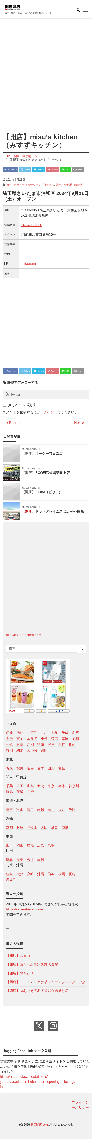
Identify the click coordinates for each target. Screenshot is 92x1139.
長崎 (72, 874)
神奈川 (74, 786)
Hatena (40, 170)
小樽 (44, 738)
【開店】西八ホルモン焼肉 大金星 (32, 964)
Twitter (26, 170)
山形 (51, 768)
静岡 (72, 809)
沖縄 (40, 874)
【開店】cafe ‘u (18, 955)
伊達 (9, 733)
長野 (30, 792)
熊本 (51, 874)
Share (79, 170)
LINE (66, 170)
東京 (51, 786)
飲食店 (78, 184)
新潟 (40, 786)
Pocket (54, 170)
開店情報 (48, 184)
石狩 (61, 744)
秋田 (19, 768)
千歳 (65, 733)
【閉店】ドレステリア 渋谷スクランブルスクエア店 (46, 982)
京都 (9, 827)
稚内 (72, 744)
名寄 (75, 733)
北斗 (44, 733)
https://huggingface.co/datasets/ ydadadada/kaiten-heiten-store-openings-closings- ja (38, 1082)
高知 (40, 859)
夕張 (9, 738)
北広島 (32, 733)
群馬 (9, 792)
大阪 (44, 827)
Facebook (11, 170)
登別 (51, 744)
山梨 (30, 786)
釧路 (44, 750)
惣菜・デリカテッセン (27, 184)
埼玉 (9, 184)
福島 (30, 768)
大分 (19, 874)
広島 (40, 845)
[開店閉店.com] (24, 7)
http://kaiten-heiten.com (23, 635)
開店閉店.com (39, 1124)
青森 (9, 768)
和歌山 (32, 827)
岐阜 (30, 809)
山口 (9, 845)
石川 (51, 809)
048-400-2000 (31, 225)
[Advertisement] (46, 74)
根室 (19, 744)
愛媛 (19, 859)
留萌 (40, 744)
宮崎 (30, 874)
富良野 (32, 738)
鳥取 (51, 845)
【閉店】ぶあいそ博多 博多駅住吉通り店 (37, 991)
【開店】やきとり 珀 (22, 973)
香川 (30, 859)
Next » (79, 423)
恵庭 (65, 738)
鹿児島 (11, 880)
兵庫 (19, 827)
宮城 (61, 768)
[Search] (81, 649)
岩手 (40, 768)
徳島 (9, 859)
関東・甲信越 (64, 184)
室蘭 (19, 738)
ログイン (47, 412)
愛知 (40, 809)
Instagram (28, 263)
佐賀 (9, 874)
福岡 (61, 874)
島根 (30, 845)
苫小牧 (32, 750)
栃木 (61, 786)
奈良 (65, 827)
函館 (19, 733)
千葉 (9, 786)
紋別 (9, 750)
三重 (9, 809)
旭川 (75, 738)
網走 (19, 750)
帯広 (54, 738)
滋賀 (54, 827)
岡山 (19, 845)
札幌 (9, 744)
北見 (54, 733)
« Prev (11, 423)
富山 (19, 809)
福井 (61, 809)
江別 (30, 744)
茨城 (19, 792)
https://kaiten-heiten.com (24, 909)
